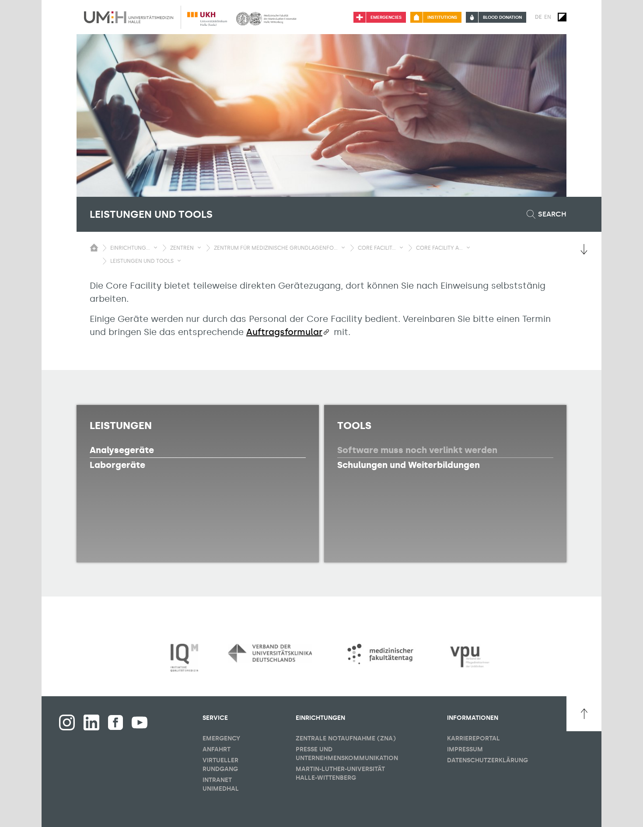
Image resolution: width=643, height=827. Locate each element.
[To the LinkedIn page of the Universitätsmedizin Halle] (91, 722)
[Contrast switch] (562, 17)
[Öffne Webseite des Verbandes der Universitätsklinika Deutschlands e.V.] (270, 653)
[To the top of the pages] (584, 713)
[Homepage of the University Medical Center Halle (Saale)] (128, 17)
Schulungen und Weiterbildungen (408, 465)
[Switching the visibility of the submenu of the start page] (94, 247)
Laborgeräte (117, 465)
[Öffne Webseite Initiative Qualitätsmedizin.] (184, 658)
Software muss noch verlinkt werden (417, 450)
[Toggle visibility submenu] (155, 248)
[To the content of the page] (584, 249)
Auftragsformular (284, 332)
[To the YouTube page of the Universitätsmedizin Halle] (139, 722)
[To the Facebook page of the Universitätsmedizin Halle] (67, 722)
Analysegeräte (122, 450)
